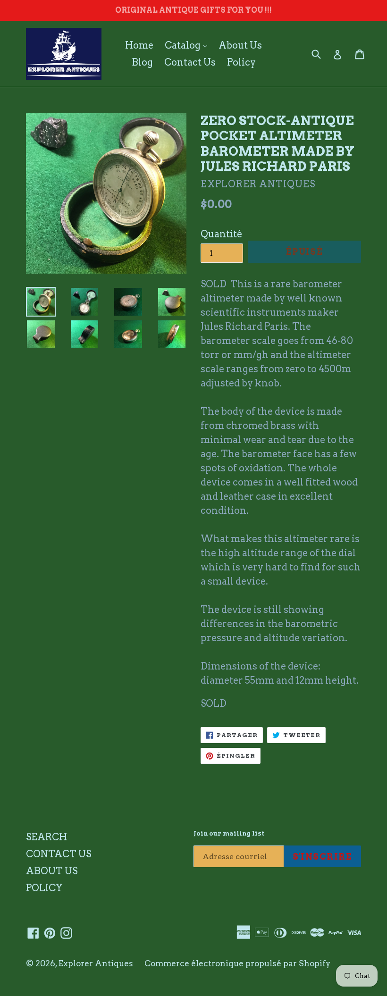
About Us (240, 45)
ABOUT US (51, 871)
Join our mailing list (229, 833)
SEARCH (46, 837)
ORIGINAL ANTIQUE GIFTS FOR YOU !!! (193, 10)
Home (139, 45)
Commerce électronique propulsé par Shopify (237, 963)
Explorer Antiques (96, 963)
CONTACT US (58, 854)
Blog (142, 62)
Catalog (188, 45)
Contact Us (190, 62)
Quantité (221, 234)
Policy (241, 62)
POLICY (44, 888)
